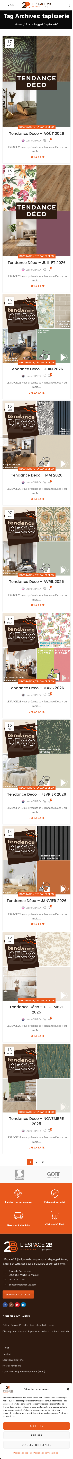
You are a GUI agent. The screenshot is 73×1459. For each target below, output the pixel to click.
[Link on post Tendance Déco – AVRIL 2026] (36, 541)
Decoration (26, 127)
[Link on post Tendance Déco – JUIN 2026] (36, 328)
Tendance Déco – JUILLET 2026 (37, 262)
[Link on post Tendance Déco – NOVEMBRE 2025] (36, 1078)
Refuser (36, 1435)
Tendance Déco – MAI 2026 (36, 475)
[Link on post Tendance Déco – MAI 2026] (36, 435)
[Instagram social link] (11, 1304)
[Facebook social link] (5, 1304)
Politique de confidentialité (45, 1452)
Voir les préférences (36, 1444)
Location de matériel (13, 1359)
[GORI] (53, 1174)
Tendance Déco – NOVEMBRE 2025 (36, 1121)
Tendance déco (44, 127)
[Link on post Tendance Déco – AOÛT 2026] (36, 81)
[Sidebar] (4, 442)
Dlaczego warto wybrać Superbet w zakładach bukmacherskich (36, 1331)
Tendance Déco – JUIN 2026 (36, 369)
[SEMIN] (19, 1174)
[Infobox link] (18, 1196)
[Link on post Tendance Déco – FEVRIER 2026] (36, 754)
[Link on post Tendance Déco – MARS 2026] (36, 647)
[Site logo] (36, 4)
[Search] (68, 5)
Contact (7, 1353)
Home (18, 24)
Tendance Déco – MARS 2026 (36, 688)
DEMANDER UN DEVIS (18, 1294)
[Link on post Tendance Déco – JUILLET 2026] (36, 210)
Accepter (36, 1425)
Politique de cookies (22, 1452)
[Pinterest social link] (17, 1304)
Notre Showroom (12, 1365)
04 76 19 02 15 (17, 1279)
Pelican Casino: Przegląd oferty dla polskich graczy (29, 1325)
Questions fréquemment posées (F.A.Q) (24, 1371)
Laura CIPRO (33, 140)
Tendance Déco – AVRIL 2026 (36, 581)
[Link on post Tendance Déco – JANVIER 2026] (36, 860)
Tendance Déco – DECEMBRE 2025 (37, 1009)
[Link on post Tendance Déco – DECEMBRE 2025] (36, 966)
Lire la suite (36, 157)
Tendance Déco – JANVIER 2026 (36, 900)
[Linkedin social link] (23, 1304)
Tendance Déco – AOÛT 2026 (36, 133)
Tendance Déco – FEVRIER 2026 (36, 794)
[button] (68, 1389)
